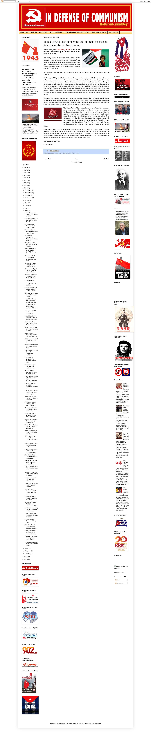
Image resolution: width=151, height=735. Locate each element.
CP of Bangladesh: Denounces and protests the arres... (31, 526)
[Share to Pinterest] (58, 151)
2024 (25, 172)
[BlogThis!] (53, 151)
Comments (119, 583)
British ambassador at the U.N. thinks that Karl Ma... (31, 432)
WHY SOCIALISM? (56, 32)
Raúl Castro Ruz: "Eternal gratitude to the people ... (31, 456)
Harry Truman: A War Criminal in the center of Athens (31, 329)
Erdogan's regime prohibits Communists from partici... (30, 283)
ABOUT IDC (24, 32)
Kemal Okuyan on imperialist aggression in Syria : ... (31, 386)
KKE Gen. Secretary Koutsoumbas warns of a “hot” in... (31, 312)
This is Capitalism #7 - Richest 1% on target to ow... (31, 468)
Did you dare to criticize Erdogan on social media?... (31, 445)
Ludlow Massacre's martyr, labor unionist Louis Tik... (31, 214)
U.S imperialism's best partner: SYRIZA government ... (31, 340)
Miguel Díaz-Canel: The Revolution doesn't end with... (30, 300)
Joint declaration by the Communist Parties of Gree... (31, 220)
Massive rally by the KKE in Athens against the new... (30, 366)
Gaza (48, 153)
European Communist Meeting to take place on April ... (31, 538)
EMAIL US (33, 32)
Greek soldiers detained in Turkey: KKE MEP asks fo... (31, 334)
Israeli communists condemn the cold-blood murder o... (31, 415)
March (27, 548)
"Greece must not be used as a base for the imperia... (31, 409)
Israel (52, 153)
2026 (25, 167)
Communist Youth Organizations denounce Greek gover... (30, 258)
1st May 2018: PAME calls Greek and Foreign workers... (31, 289)
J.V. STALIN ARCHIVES (99, 32)
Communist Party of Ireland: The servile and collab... (31, 498)
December (28, 190)
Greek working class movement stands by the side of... (31, 398)
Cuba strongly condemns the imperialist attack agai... (30, 360)
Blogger (98, 723)
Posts (118, 580)
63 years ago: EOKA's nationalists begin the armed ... (31, 543)
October (27, 195)
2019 (25, 185)
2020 (25, 183)
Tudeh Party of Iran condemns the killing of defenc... (31, 515)
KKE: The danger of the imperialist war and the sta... (31, 294)
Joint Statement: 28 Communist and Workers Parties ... (31, 403)
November (28, 192)
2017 (25, 556)
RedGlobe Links (119, 572)
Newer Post (47, 159)
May (26, 208)
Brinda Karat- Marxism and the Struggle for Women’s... (31, 426)
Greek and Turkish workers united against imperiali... (30, 532)
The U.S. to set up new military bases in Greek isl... (31, 485)
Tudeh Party (75, 153)
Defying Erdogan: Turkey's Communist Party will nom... (31, 231)
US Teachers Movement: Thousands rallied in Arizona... (31, 238)
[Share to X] (54, 151)
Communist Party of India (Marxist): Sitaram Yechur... (30, 264)
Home (76, 159)
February (28, 551)
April (26, 210)
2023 (25, 175)
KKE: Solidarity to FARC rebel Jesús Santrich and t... (31, 323)
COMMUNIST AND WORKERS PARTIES (76, 32)
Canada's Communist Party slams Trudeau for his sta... (31, 473)
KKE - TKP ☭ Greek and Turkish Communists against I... (31, 439)
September (28, 198)
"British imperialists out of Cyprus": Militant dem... (31, 346)
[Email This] (51, 151)
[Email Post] (48, 150)
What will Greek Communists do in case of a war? (31, 226)
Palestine (64, 153)
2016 (25, 559)
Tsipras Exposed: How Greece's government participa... (31, 353)
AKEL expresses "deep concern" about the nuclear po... (31, 509)
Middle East (58, 153)
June (26, 205)
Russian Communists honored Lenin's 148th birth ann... (31, 276)
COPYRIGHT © (113, 32)
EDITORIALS (43, 32)
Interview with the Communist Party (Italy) (30, 521)
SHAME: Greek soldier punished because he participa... (31, 392)
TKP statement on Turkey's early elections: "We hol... (31, 306)
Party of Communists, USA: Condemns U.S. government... (31, 451)
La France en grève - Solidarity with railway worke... (31, 479)
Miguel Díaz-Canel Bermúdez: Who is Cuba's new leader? (31, 317)
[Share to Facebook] (56, 151)
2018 (25, 188)
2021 (25, 180)
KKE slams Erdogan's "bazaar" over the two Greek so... (31, 270)
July (26, 203)
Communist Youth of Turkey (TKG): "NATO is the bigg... (31, 503)
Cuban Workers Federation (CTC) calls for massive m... (30, 491)
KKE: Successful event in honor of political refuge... (31, 244)
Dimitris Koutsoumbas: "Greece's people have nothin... (31, 421)
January (27, 553)
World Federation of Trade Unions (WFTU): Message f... (31, 251)
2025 (25, 170)
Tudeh (69, 153)
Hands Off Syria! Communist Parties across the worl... (31, 372)
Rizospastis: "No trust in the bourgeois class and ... (31, 462)
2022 (25, 177)
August (27, 200)
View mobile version (76, 162)
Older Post (106, 159)
